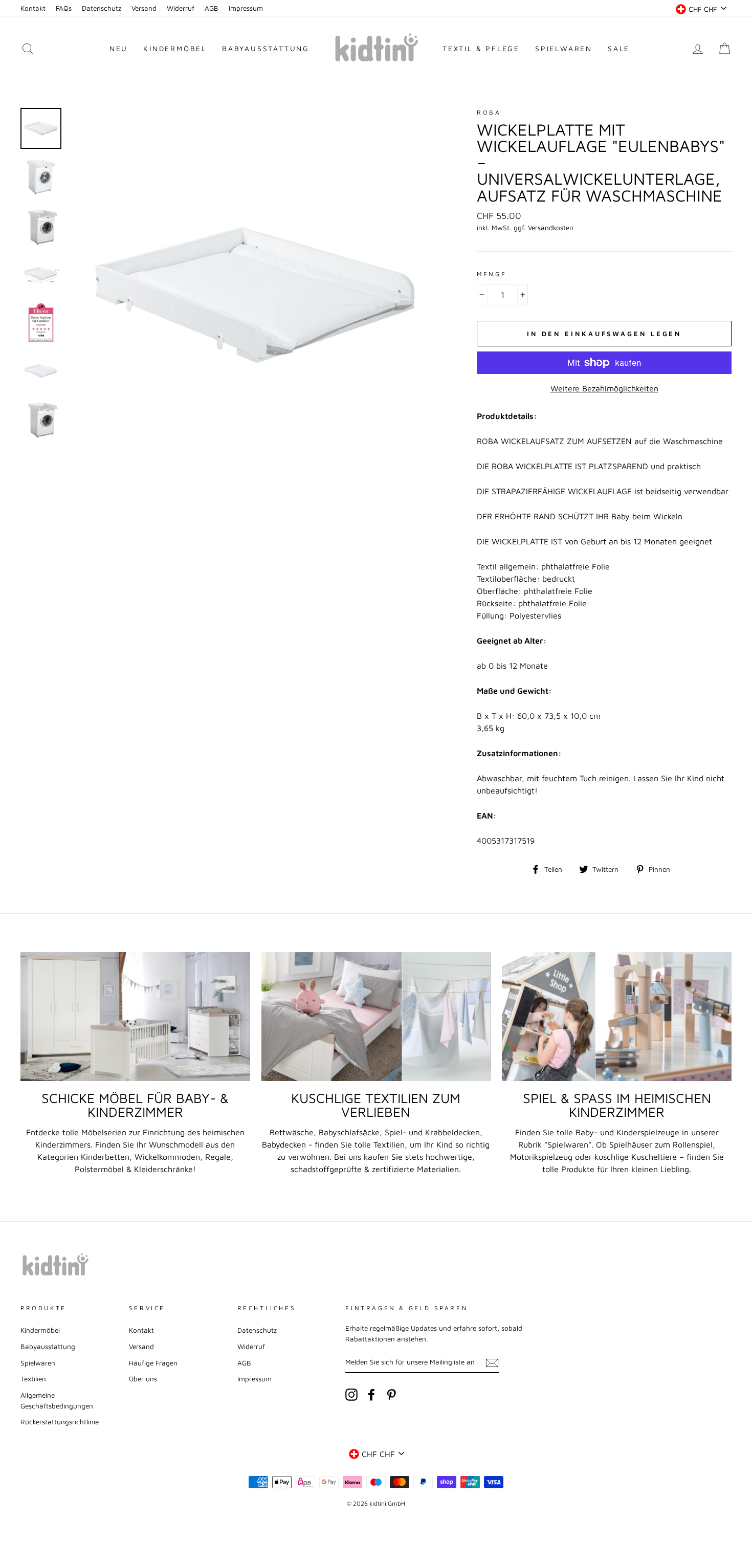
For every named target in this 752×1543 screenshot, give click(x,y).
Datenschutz (101, 8)
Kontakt (33, 8)
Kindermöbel (175, 48)
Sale (619, 48)
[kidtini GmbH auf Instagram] (351, 1394)
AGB (211, 8)
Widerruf (180, 8)
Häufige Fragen (153, 1363)
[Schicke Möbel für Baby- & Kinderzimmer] (135, 1016)
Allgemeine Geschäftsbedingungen (56, 1400)
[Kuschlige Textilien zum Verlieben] (376, 1016)
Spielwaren (563, 48)
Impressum (246, 8)
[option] (256, 295)
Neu (118, 48)
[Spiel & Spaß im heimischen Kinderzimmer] (617, 1016)
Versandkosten (550, 228)
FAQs (64, 8)
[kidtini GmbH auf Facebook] (371, 1394)
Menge (491, 274)
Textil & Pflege (481, 48)
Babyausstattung (265, 48)
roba (489, 112)
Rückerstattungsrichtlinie (59, 1422)
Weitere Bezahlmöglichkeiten (604, 388)
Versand (144, 8)
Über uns (143, 1379)
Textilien (33, 1379)
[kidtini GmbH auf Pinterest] (391, 1394)
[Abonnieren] (492, 1362)
